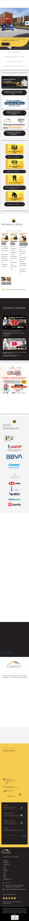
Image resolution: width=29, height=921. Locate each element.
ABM (4, 875)
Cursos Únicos (3, 283)
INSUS (5, 868)
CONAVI (5, 871)
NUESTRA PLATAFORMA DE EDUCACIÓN (12, 902)
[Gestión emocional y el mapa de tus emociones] (8, 279)
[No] (27, 914)
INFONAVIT (6, 862)
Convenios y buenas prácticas (13, 906)
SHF (4, 873)
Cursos (3, 244)
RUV (4, 866)
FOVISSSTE (6, 864)
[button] (27, 23)
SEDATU (5, 860)
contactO (7, 879)
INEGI (4, 877)
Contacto (7, 883)
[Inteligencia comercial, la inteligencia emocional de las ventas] (3, 279)
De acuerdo (15, 917)
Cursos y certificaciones (23, 244)
